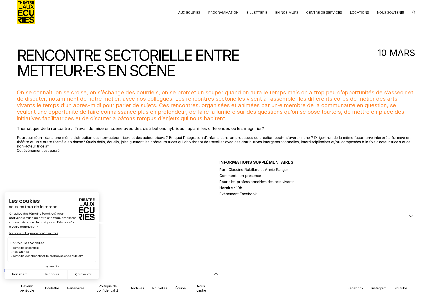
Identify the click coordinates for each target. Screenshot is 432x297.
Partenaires (76, 288)
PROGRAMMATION (223, 12)
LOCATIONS (359, 12)
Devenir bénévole (27, 288)
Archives (137, 288)
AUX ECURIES (189, 12)
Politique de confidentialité (108, 288)
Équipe (180, 288)
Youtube (400, 288)
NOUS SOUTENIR (390, 12)
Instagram (379, 288)
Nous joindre (201, 288)
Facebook (355, 288)
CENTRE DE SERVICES (324, 12)
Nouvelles (159, 288)
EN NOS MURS (286, 12)
